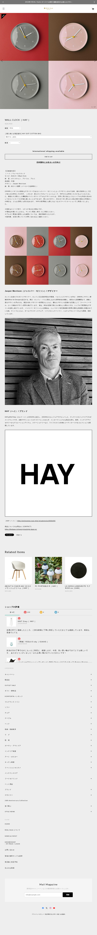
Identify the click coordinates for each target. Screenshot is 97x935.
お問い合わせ (10, 850)
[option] (48, 60)
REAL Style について (12, 830)
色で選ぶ (8, 806)
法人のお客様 (10, 868)
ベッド (7, 724)
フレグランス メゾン (12, 702)
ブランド (8, 789)
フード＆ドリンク (11, 778)
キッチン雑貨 (16, 762)
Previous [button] (2, 60)
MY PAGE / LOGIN (13, 844)
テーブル (8, 718)
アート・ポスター (17, 757)
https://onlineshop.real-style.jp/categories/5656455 (36, 521)
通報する (19, 535)
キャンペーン (10, 674)
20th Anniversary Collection (16, 800)
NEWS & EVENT (11, 836)
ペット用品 (9, 784)
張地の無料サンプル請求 (14, 856)
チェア (8, 713)
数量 (6, 143)
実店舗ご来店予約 (11, 862)
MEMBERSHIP (10, 842)
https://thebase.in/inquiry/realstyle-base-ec (21, 529)
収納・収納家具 (17, 729)
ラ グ (7, 735)
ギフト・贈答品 (10, 691)
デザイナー (9, 795)
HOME (7, 824)
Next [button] (94, 60)
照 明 (7, 740)
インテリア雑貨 (16, 751)
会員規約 (62, 914)
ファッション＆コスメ (13, 768)
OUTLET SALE (10, 685)
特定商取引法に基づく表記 (52, 914)
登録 (67, 895)
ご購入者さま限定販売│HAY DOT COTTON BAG (23, 133)
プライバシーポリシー (38, 914)
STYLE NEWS (10, 811)
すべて (12, 612)
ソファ (11, 707)
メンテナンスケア (11, 773)
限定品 (7, 680)
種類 (6, 128)
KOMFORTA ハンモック (14, 696)
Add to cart (48, 157)
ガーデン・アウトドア (13, 745)
